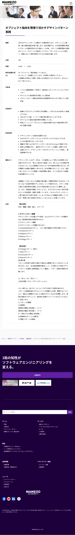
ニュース (5, 476)
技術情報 (5, 461)
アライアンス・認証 (44, 461)
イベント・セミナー (9, 479)
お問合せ (37, 375)
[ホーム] (7, 3)
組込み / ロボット (44, 424)
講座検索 (28, 339)
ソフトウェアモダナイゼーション (48, 427)
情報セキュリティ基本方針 (11, 431)
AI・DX (41, 429)
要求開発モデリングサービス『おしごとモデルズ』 (18, 451)
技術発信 (6, 484)
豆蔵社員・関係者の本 (10, 467)
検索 (69, 412)
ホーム (3, 339)
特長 (5, 424)
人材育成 (21, 339)
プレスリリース (8, 482)
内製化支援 (42, 434)
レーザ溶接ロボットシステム (12, 449)
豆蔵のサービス (12, 339)
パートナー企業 (43, 464)
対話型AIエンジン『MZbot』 (12, 446)
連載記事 (6, 464)
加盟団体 (41, 467)
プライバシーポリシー (10, 429)
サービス (40, 421)
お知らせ (6, 487)
